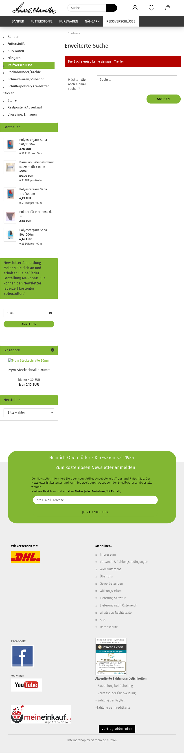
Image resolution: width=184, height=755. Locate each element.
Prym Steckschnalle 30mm (29, 370)
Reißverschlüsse (120, 21)
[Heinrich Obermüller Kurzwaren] (36, 8)
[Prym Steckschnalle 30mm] (29, 360)
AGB (102, 620)
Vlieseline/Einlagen (22, 115)
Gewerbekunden (111, 584)
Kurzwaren (68, 21)
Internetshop (76, 740)
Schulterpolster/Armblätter (28, 86)
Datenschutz (109, 627)
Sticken (8, 93)
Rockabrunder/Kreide (24, 72)
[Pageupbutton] (171, 748)
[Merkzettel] (151, 8)
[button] (135, 8)
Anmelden (29, 324)
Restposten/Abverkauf (24, 107)
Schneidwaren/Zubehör (25, 79)
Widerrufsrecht (110, 569)
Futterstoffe (42, 21)
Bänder (18, 21)
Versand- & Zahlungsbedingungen (124, 562)
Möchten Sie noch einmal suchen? (77, 84)
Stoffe (12, 100)
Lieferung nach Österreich (118, 605)
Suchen (163, 99)
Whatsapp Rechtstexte (116, 613)
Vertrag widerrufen (117, 729)
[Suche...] (111, 8)
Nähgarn (92, 21)
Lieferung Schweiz (113, 598)
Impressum (108, 555)
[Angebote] (52, 350)
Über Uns (106, 576)
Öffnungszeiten (111, 591)
